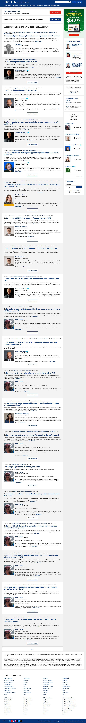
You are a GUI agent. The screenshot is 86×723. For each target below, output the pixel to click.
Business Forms (46, 704)
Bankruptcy (26, 680)
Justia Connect (41, 721)
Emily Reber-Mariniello (72, 155)
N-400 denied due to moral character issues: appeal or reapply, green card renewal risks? (32, 185)
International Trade (47, 688)
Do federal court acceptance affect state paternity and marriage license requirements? (30, 343)
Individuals (26, 678)
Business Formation (47, 680)
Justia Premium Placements (69, 704)
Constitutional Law (25, 246)
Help (58, 721)
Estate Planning (21, 32)
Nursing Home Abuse (34, 32)
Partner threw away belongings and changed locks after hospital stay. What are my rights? (30, 588)
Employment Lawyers (9, 686)
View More (38, 41)
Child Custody (16, 552)
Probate (27, 32)
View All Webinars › (73, 72)
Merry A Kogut (69, 123)
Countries (45, 712)
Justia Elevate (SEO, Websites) (69, 706)
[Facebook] (13, 721)
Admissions (65, 682)
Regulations (7, 704)
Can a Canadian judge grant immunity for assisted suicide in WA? (32, 248)
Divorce (31, 180)
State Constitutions (28, 700)
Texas (24, 712)
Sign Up (79, 2)
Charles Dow (69, 166)
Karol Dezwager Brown (72, 145)
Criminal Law (40, 246)
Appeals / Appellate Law (39, 180)
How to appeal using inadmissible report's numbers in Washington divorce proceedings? (31, 404)
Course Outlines (66, 686)
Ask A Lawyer (10, 7)
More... (5, 694)
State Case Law (27, 704)
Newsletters (47, 5)
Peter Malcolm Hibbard (72, 134)
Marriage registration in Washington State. (23, 467)
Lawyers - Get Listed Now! (73, 191)
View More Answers (32, 82)
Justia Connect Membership (69, 700)
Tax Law (22, 491)
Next (32, 649)
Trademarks (46, 710)
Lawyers (68, 106)
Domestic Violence (25, 180)
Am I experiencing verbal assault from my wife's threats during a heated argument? (31, 620)
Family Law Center (74, 93)
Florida (25, 708)
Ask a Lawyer (15, 5)
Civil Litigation (35, 215)
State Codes (26, 702)
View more (79, 176)
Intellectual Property (48, 686)
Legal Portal (48, 721)
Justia (5, 7)
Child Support (49, 180)
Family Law (14, 32)
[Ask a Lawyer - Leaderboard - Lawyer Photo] (67, 127)
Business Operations (48, 682)
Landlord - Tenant (16, 523)
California (25, 706)
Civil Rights (23, 431)
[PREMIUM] (9, 199)
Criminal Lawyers (8, 684)
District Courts (7, 710)
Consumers (68, 102)
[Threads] (17, 721)
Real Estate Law (38, 523)
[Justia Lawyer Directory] (22, 721)
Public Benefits (43, 32)
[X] (21, 721)
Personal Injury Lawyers (9, 692)
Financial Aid (65, 684)
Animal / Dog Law (17, 431)
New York (25, 710)
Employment (46, 684)
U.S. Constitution (8, 700)
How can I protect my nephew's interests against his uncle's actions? (33, 36)
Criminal (25, 682)
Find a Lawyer (7, 5)
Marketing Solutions (55, 5)
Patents (45, 708)
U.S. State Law (27, 698)
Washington (16, 7)
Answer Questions (55, 19)
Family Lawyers (7, 690)
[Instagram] (15, 721)
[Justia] (10, 2)
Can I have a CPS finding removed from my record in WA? (28, 218)
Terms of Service (63, 721)
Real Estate (45, 690)
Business (45, 678)
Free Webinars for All (73, 41)
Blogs (64, 690)
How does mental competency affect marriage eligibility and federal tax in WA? (32, 495)
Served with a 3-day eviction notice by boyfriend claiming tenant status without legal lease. (30, 527)
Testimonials (66, 712)
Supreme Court (7, 706)
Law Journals (66, 688)
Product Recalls (46, 706)
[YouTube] (12, 721)
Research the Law (23, 5)
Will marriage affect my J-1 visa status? (21, 62)
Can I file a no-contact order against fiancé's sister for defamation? (32, 435)
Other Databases (47, 698)
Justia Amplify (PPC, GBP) (68, 708)
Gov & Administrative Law (19, 215)
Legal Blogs (46, 702)
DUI (24, 686)
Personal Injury (52, 32)
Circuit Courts (7, 708)
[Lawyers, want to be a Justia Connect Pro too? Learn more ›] (27, 70)
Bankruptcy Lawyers (9, 680)
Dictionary (65, 680)
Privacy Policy (71, 721)
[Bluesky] (19, 721)
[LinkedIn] (10, 721)
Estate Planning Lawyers (10, 688)
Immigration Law (17, 59)
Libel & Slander (30, 431)
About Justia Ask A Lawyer (72, 99)
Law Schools (32, 5)
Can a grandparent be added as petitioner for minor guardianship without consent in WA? (31, 556)
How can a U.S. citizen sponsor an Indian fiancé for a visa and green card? (31, 279)
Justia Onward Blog (67, 710)
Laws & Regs (40, 5)
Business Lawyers (8, 682)
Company (54, 721)
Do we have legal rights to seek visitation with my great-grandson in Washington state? (32, 310)
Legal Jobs (45, 700)
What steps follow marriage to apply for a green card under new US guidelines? (31, 123)
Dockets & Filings (8, 712)
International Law (17, 246)
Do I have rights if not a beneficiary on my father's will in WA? (30, 373)
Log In (74, 2)
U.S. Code (6, 702)
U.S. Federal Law (8, 698)
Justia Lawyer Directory (68, 702)
